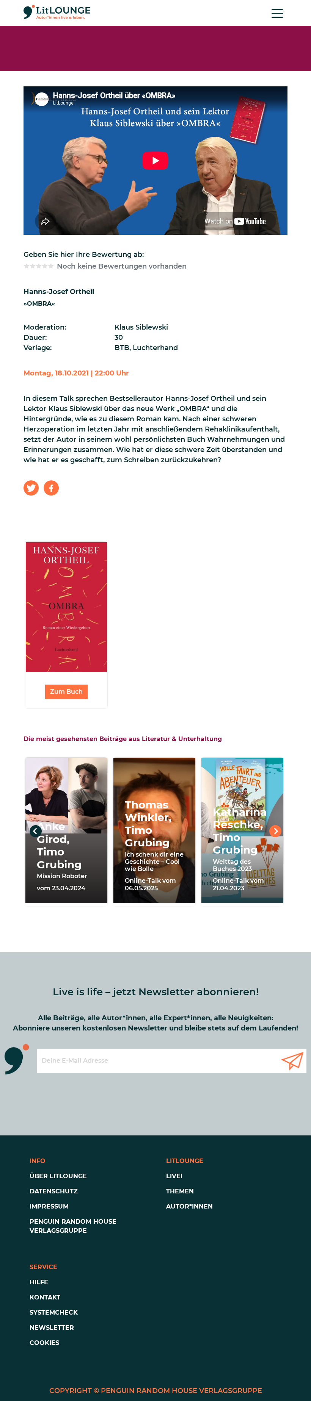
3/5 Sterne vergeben (39, 266)
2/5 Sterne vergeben (33, 266)
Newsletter (52, 1327)
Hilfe (39, 1282)
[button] (31, 488)
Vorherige (36, 831)
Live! (174, 1176)
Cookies (44, 1342)
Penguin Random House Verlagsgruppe (73, 1226)
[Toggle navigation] (277, 13)
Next (275, 831)
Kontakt (45, 1297)
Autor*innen (189, 1206)
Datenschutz (54, 1191)
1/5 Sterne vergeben (27, 266)
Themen (180, 1191)
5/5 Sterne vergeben (51, 266)
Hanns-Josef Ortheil (59, 292)
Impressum (49, 1206)
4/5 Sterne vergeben (45, 266)
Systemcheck (54, 1312)
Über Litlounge (58, 1176)
